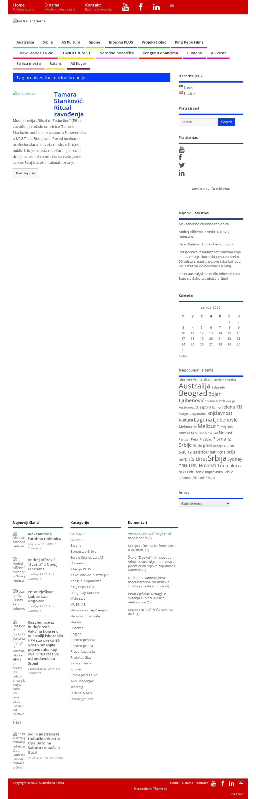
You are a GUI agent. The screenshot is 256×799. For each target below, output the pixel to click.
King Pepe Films (189, 42)
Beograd (193, 393)
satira (185, 451)
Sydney (235, 459)
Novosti (226, 433)
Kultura (186, 420)
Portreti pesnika (82, 639)
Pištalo (197, 446)
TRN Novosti (202, 465)
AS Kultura (71, 42)
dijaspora (203, 407)
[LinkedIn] (156, 7)
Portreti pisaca (81, 645)
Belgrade (218, 387)
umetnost (185, 478)
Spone (94, 42)
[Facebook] (141, 7)
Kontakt (98, 7)
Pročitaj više (25, 173)
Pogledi (76, 634)
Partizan (184, 439)
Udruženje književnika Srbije (210, 471)
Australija (25, 42)
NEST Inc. (197, 433)
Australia (201, 379)
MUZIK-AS (78, 604)
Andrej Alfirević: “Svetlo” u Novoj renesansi (43, 564)
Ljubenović (225, 420)
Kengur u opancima (160, 52)
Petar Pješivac (201, 439)
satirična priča (223, 452)
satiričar (201, 452)
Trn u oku (227, 466)
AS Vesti (218, 52)
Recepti (218, 446)
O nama (59, 7)
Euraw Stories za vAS (35, 52)
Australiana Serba (223, 379)
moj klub (226, 427)
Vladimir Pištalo (204, 478)
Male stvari (79, 598)
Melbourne (188, 426)
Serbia (184, 459)
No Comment (54, 757)
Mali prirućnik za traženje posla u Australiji (152, 547)
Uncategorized (81, 698)
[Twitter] (183, 166)
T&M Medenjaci (82, 681)
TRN (183, 466)
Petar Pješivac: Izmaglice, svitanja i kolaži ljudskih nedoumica (147, 597)
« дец (182, 355)
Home (23, 7)
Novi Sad (211, 433)
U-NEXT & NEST (77, 52)
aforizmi (185, 379)
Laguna (203, 419)
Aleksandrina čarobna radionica (204, 224)
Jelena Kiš (232, 407)
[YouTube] (125, 7)
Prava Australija (82, 651)
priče (207, 445)
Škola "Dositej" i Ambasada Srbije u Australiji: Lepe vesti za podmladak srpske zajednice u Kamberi (152, 563)
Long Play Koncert (84, 592)
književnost (219, 413)
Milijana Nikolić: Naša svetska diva (150, 611)
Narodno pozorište (117, 52)
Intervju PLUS (121, 42)
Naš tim (76, 622)
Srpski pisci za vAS (85, 675)
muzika (184, 433)
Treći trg (76, 687)
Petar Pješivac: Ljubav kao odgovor (206, 244)
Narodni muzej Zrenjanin (90, 610)
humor (217, 407)
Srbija (48, 42)
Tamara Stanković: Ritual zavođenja (69, 104)
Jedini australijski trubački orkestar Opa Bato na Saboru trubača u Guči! (209, 276)
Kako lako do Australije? (89, 575)
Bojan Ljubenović (200, 397)
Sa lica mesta (28, 63)
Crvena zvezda (215, 401)
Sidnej (199, 458)
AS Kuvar (78, 63)
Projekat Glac (154, 42)
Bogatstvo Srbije (83, 551)
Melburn (209, 426)
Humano (194, 52)
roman (229, 446)
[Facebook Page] (181, 158)
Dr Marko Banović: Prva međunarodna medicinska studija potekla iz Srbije (149, 581)
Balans (56, 63)
